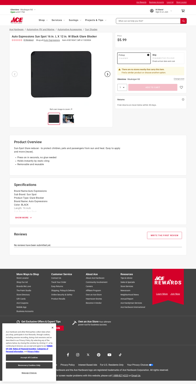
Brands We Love (24, 286)
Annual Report (127, 299)
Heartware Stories (94, 299)
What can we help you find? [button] (131, 21)
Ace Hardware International (133, 307)
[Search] (183, 21)
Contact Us (56, 278)
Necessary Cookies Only (29, 365)
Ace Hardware (16, 29)
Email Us (135, 375)
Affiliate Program (93, 290)
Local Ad (170, 2)
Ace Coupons (22, 303)
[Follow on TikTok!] (120, 354)
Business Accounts (156, 2)
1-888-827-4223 (120, 375)
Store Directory (23, 294)
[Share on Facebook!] (68, 354)
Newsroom (125, 290)
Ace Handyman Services (131, 303)
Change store (179, 79)
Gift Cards (21, 299)
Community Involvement (96, 282)
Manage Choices (29, 373)
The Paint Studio (24, 290)
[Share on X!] (88, 354)
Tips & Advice (126, 278)
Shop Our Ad (22, 282)
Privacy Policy (68, 364)
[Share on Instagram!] (77, 354)
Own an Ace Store (94, 294)
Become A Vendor (94, 303)
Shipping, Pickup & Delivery (63, 290)
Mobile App (21, 307)
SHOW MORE (22, 217)
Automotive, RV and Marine (41, 29)
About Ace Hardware (95, 278)
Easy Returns (57, 286)
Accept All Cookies (29, 357)
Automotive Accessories (70, 29)
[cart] (184, 11)
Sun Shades (91, 29)
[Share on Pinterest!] (98, 354)
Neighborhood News (130, 294)
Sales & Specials (128, 282)
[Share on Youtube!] (109, 354)
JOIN (57, 328)
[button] (151, 21)
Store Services (127, 286)
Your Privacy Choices (137, 364)
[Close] (52, 327)
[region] (29, 352)
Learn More (162, 294)
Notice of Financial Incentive (24, 349)
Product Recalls (58, 299)
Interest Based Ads (87, 364)
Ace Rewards (141, 2)
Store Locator (181, 2)
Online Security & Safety (61, 294)
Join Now (175, 294)
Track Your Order (58, 282)
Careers (89, 286)
